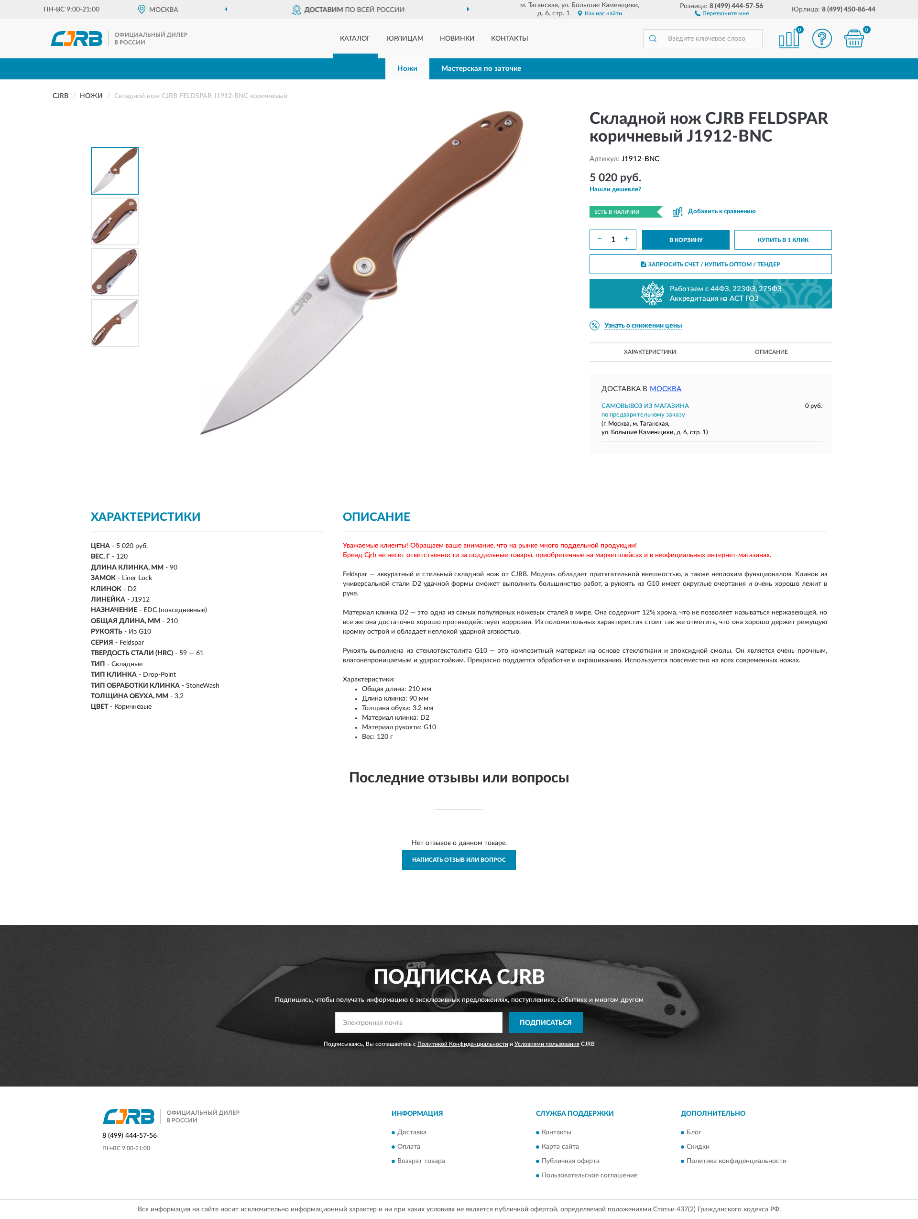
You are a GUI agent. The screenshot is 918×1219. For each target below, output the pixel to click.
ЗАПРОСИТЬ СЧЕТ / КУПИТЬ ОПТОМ (714, 264)
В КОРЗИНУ (686, 240)
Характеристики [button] (650, 352)
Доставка (411, 1132)
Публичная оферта (571, 1161)
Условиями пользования (546, 1044)
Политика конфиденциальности (737, 1161)
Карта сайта (560, 1146)
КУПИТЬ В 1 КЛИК (783, 240)
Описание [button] (771, 352)
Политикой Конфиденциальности (462, 1044)
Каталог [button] (355, 38)
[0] (854, 38)
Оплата (408, 1146)
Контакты (509, 38)
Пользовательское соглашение (589, 1175)
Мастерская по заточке (481, 68)
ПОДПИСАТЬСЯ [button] (546, 1023)
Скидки (698, 1146)
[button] (722, 13)
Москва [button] (665, 389)
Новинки (457, 38)
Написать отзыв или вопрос (459, 860)
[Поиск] (652, 38)
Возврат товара (421, 1161)
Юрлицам (405, 38)
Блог (694, 1132)
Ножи (407, 68)
